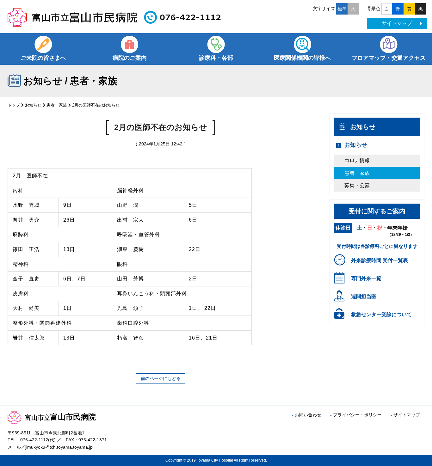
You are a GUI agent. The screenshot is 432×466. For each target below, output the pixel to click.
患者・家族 (56, 105)
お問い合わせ (308, 414)
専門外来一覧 (366, 278)
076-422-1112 (34, 439)
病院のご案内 (130, 58)
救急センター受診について (381, 314)
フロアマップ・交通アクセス (389, 58)
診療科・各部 (216, 58)
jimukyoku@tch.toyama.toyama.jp (59, 447)
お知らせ (33, 105)
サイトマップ (397, 23)
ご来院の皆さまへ (43, 58)
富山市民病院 (60, 417)
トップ (14, 105)
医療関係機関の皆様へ (302, 58)
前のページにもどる (161, 378)
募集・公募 (357, 185)
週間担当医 (363, 296)
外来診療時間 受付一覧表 (379, 260)
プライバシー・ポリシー (357, 414)
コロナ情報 (357, 160)
